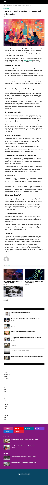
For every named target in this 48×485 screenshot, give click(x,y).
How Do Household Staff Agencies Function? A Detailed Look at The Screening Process (27, 356)
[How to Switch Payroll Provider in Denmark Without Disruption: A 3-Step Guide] (7, 320)
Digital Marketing (7, 374)
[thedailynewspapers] (24, 2)
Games (5, 389)
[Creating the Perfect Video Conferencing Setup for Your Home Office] (7, 464)
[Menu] (5, 2)
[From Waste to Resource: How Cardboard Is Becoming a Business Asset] (7, 345)
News (5, 400)
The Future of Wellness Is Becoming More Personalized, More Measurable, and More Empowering (26, 338)
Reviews (5, 406)
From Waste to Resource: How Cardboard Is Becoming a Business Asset (24, 343)
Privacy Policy (27, 477)
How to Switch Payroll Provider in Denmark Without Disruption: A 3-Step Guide (25, 318)
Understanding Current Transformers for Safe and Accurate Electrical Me (13, 282)
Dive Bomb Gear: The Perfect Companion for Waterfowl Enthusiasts (23, 456)
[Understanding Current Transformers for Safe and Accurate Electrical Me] (13, 274)
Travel (5, 417)
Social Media (6, 410)
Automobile (6, 368)
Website (5, 419)
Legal (5, 396)
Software (5, 411)
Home (5, 393)
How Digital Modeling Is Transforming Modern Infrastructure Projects (34, 282)
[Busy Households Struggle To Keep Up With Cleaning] (7, 314)
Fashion (5, 380)
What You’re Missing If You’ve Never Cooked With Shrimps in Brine (23, 331)
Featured (5, 381)
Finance (5, 383)
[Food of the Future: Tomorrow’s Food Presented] (7, 351)
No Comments (21, 16)
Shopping (5, 408)
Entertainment (6, 378)
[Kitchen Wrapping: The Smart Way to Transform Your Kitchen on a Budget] (7, 441)
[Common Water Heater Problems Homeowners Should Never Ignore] (7, 447)
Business (5, 372)
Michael (8, 16)
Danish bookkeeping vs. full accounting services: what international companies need (26, 324)
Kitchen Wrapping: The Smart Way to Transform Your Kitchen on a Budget (24, 439)
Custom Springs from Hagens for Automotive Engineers (13, 299)
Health (5, 391)
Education (5, 376)
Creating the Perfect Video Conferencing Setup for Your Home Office (23, 462)
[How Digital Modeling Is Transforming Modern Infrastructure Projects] (34, 274)
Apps (4, 367)
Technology (6, 8)
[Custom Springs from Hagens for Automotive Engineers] (13, 291)
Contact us (20, 477)
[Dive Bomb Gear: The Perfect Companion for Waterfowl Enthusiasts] (7, 458)
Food (4, 385)
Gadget (5, 387)
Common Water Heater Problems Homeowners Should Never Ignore (23, 445)
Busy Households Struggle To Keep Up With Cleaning (20, 312)
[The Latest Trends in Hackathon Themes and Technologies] (24, 32)
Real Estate (6, 404)
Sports (5, 413)
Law (4, 395)
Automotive (6, 370)
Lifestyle (5, 398)
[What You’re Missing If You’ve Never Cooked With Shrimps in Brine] (7, 333)
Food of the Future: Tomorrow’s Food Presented (20, 350)
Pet (4, 402)
